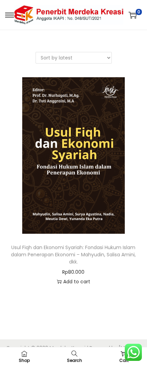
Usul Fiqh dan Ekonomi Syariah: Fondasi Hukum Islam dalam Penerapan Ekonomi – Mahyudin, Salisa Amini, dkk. (73, 254)
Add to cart (76, 281)
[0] (133, 15)
